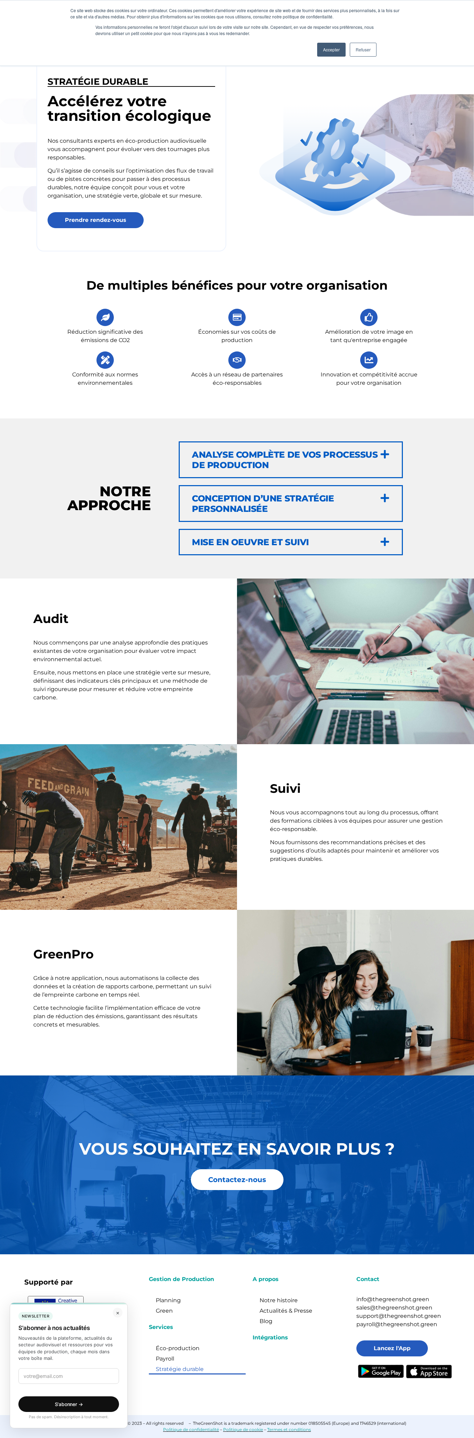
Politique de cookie (243, 1429)
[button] (291, 459)
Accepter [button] (331, 49)
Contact (367, 1279)
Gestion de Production (181, 1279)
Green (164, 1310)
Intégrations (270, 1337)
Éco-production (178, 1348)
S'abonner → (69, 1404)
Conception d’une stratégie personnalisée (263, 503)
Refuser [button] (363, 49)
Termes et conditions (289, 1429)
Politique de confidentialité (191, 1429)
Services (161, 1327)
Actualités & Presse (286, 1310)
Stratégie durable (180, 1369)
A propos (266, 1279)
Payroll (165, 1358)
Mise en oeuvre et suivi (250, 542)
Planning (168, 1300)
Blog (266, 1321)
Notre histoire (279, 1300)
